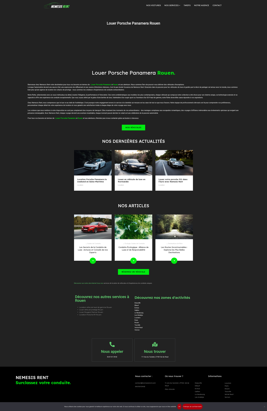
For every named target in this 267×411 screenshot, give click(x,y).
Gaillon (197, 391)
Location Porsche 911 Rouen (90, 315)
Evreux (197, 389)
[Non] (264, 407)
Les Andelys (199, 397)
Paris (227, 386)
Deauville (198, 383)
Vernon (227, 397)
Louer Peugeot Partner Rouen (91, 312)
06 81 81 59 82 (140, 386)
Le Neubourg (200, 394)
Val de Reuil (229, 394)
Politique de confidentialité (192, 406)
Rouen (227, 389)
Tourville (228, 391)
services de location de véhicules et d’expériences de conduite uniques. (128, 283)
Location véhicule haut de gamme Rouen (95, 307)
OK (179, 406)
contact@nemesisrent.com (145, 383)
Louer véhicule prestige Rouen (91, 310)
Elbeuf (197, 386)
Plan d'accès (170, 389)
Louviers (228, 383)
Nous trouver (155, 351)
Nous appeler (112, 351)
